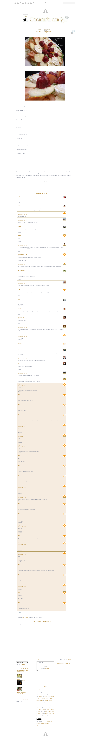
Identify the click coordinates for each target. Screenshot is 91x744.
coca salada (52, 692)
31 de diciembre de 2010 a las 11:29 (22, 379)
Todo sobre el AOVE (20, 693)
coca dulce (48, 692)
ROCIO (19, 205)
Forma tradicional (50, 6)
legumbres (42, 702)
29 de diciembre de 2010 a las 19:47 (22, 373)
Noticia (39, 705)
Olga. (23, 733)
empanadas (40, 696)
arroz (46, 689)
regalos (53, 711)
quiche (50, 711)
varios (41, 715)
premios (48, 709)
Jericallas (23, 680)
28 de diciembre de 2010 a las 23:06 (22, 290)
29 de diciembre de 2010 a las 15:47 (22, 358)
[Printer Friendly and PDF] (46, 182)
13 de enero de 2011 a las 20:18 (22, 446)
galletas (51, 698)
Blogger (69, 659)
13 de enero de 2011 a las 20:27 (22, 576)
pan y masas (45, 705)
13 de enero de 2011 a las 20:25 (22, 554)
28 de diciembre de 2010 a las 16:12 (22, 214)
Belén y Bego (20, 349)
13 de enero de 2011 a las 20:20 (22, 487)
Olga (19, 384)
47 (73, 31)
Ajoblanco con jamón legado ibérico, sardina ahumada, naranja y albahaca (27, 687)
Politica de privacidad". (48, 726)
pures (42, 711)
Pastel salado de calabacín (25, 673)
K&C (19, 289)
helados (38, 700)
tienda (50, 713)
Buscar (73, 2)
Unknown (20, 343)
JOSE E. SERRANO (22, 372)
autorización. (72, 733)
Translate (23, 664)
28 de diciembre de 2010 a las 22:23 (22, 283)
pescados (52, 707)
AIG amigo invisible (40, 689)
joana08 (19, 334)
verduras (45, 715)
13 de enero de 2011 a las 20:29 (22, 593)
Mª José (19, 226)
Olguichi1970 (20, 357)
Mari (19, 363)
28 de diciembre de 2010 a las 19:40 (22, 245)
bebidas (50, 689)
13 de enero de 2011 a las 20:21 (22, 497)
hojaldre (41, 700)
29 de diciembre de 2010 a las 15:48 (22, 364)
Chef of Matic (41, 6)
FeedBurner (47, 668)
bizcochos (39, 690)
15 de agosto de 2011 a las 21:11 (22, 614)
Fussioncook (27, 6)
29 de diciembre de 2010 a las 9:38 (22, 327)
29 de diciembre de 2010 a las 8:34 (22, 318)
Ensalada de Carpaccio (42, 32)
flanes (47, 698)
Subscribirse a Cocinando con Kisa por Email (63, 663)
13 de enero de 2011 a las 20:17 (22, 436)
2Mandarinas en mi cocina (21, 686)
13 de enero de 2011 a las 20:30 (22, 603)
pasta (53, 705)
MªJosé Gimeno (21, 317)
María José (20, 282)
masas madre (52, 702)
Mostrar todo (31, 695)
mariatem (20, 219)
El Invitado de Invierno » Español (22, 670)
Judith (19, 196)
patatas (45, 707)
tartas (46, 713)
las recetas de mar (21, 270)
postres (44, 709)
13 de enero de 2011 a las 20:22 (22, 515)
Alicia (19, 244)
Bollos (45, 690)
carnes (38, 692)
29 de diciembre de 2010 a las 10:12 (22, 336)
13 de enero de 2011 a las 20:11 (22, 385)
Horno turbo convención (48, 700)
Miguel (19, 326)
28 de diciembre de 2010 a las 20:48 (22, 255)
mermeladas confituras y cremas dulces (44, 703)
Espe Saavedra (20, 213)
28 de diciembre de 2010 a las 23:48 (22, 309)
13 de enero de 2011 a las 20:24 (22, 536)
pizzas (40, 709)
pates (48, 707)
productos (52, 709)
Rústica (18, 679)
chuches (45, 692)
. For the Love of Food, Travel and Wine (23, 672)
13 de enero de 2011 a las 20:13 (22, 416)
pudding (39, 711)
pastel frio (40, 707)
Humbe (19, 235)
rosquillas (39, 713)
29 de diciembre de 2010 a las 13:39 (22, 351)
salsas (42, 713)
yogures (49, 715)
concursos (39, 694)
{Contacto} (70, 6)
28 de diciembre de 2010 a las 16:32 (22, 227)
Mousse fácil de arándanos (21, 671)
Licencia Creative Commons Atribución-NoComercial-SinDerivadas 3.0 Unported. (44, 723)
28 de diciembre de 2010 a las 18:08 (22, 236)
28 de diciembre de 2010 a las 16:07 (22, 198)
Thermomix (21, 6)
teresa (19, 299)
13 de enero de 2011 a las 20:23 (22, 526)
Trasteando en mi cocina (22, 254)
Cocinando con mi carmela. (21, 692)
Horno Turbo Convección (61, 6)
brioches (50, 690)
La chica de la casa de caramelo (24, 378)
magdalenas (47, 702)
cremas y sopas (44, 694)
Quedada (46, 711)
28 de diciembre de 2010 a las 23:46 (22, 301)
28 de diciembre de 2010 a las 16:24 (22, 220)
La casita (19, 308)
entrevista (43, 698)
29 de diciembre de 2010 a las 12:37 (22, 345)
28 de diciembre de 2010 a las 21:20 (22, 264)
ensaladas (46, 696)
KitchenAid (34, 6)
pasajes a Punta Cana (25, 617)
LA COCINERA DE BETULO (23, 263)
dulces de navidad (51, 694)
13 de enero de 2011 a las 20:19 (22, 477)
